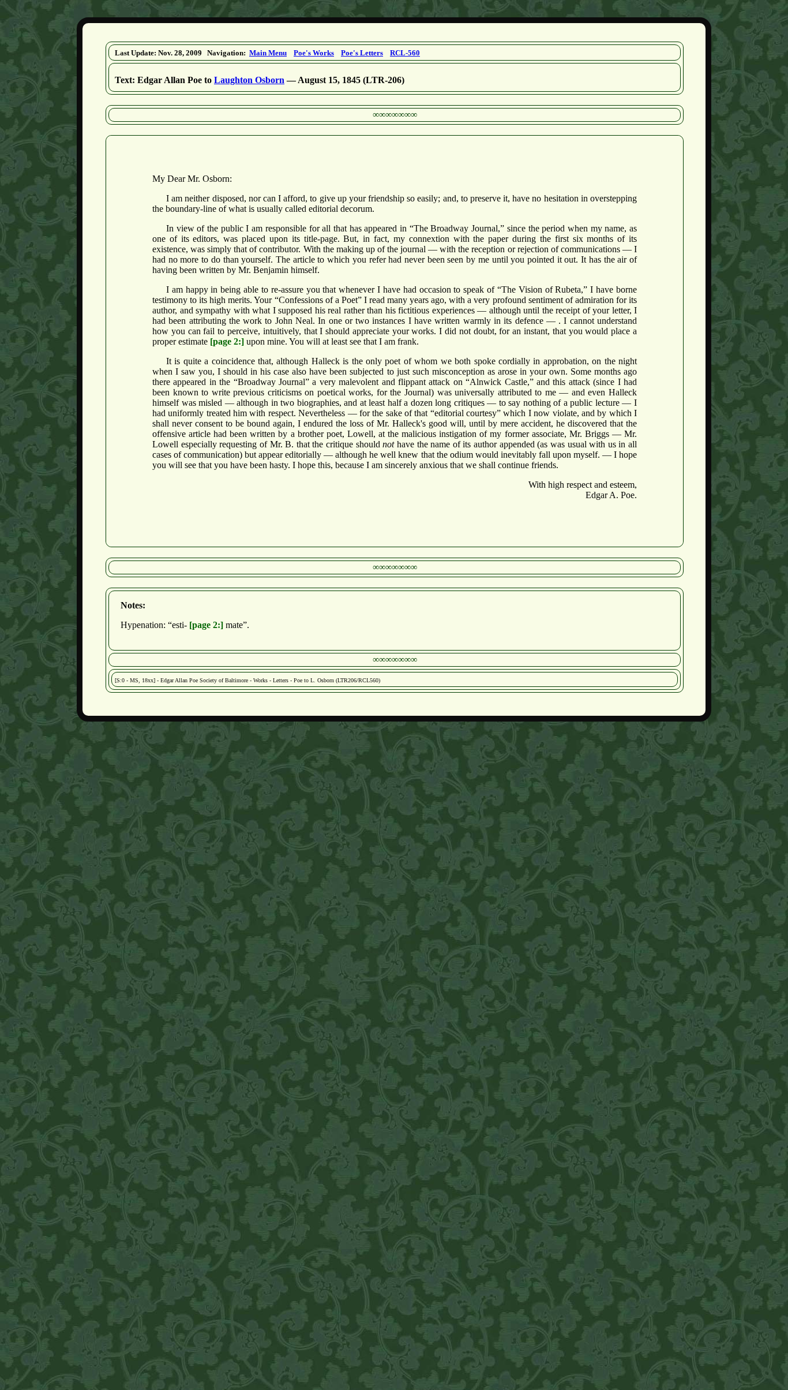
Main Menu (268, 52)
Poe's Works (314, 52)
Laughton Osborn (249, 80)
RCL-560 (405, 52)
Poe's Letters (362, 52)
